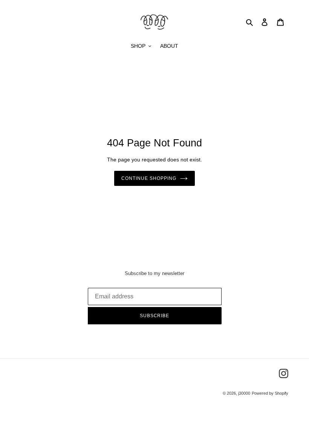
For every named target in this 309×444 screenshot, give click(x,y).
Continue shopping (148, 178)
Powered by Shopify (270, 393)
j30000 (244, 393)
